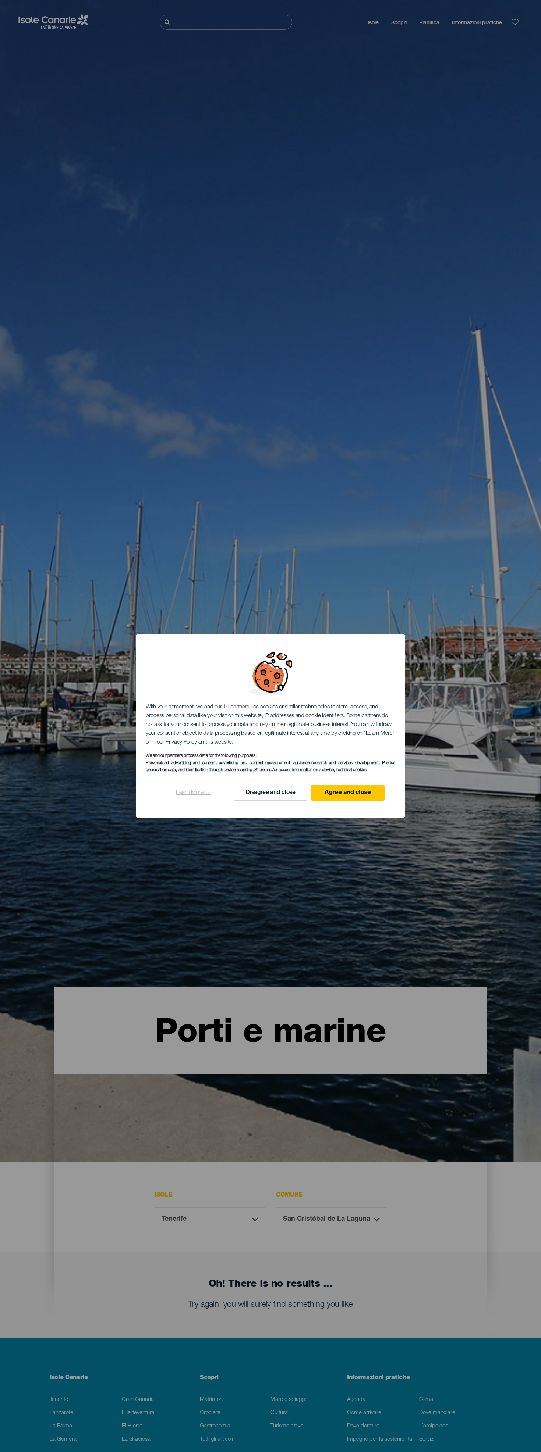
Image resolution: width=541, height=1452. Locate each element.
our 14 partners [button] (232, 707)
